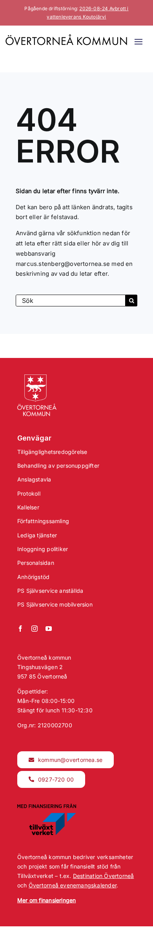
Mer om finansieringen (46, 900)
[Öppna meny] (138, 42)
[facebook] (20, 628)
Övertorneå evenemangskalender (73, 885)
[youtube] (49, 628)
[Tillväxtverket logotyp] (46, 806)
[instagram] (34, 628)
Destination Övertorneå (103, 875)
